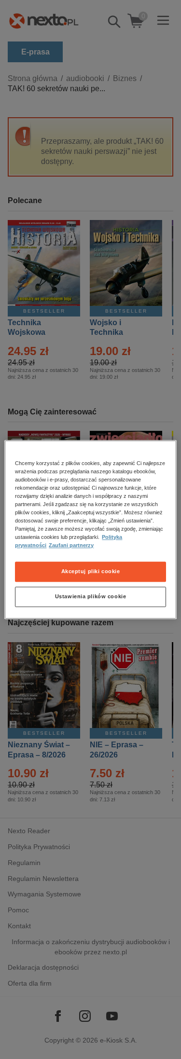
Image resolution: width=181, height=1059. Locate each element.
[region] (90, 529)
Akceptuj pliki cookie (90, 571)
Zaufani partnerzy (71, 545)
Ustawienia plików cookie (90, 596)
